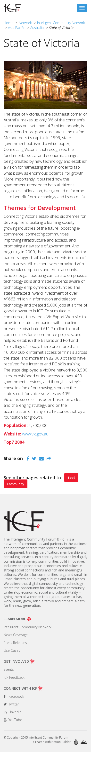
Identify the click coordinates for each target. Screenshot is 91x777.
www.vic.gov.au (35, 434)
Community (15, 484)
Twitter (13, 704)
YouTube (15, 719)
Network (25, 22)
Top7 (71, 477)
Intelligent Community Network (61, 22)
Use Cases (12, 650)
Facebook (16, 696)
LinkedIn (14, 712)
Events (9, 669)
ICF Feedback (14, 677)
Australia (37, 27)
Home (8, 22)
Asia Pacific (16, 27)
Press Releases (15, 642)
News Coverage (16, 634)
